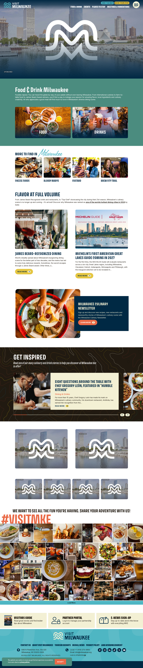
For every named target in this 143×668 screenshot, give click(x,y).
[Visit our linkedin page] (109, 650)
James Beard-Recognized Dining (38, 253)
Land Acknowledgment (111, 645)
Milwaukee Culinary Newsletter (93, 306)
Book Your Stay (122, 3)
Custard (76, 180)
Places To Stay (98, 7)
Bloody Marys (51, 180)
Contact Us (26, 645)
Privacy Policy (93, 645)
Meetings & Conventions (118, 7)
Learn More (85, 322)
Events (87, 7)
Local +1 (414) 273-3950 (80, 650)
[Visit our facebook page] (100, 650)
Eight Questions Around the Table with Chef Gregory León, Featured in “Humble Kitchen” (84, 385)
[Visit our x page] (119, 650)
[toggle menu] (136, 4)
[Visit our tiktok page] (114, 650)
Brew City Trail (109, 180)
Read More (22, 272)
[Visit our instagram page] (105, 650)
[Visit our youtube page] (124, 650)
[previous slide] (122, 414)
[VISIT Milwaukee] (17, 5)
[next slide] (127, 414)
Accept (60, 662)
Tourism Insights (63, 645)
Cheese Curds (22, 180)
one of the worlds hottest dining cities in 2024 (105, 202)
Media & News (78, 645)
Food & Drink (76, 7)
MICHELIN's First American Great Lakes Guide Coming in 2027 (99, 255)
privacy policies (25, 662)
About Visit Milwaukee (42, 645)
